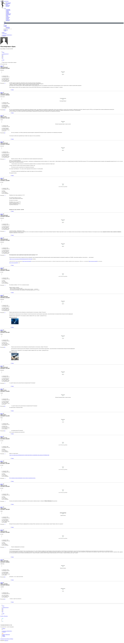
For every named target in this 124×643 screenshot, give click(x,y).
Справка (3, 636)
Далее (3, 613)
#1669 (1, 295)
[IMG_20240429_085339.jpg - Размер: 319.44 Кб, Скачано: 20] (15, 359)
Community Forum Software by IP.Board (6, 638)
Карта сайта (8, 19)
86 (2, 58)
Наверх (12, 89)
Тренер (7, 16)
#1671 (1, 366)
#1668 (1, 268)
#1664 (1, 142)
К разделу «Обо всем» (4, 616)
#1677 (1, 507)
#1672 (1, 389)
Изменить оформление (6, 634)
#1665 (1, 178)
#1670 (1, 330)
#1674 (1, 436)
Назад (3, 52)
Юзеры (5, 26)
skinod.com (6, 640)
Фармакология (8, 13)
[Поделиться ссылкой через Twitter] (2, 618)
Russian (3, 635)
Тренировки (8, 9)
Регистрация (4, 33)
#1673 (1, 413)
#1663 (1, 115)
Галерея (5, 25)
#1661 (1, 66)
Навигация (6, 29)
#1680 (1, 582)
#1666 (1, 214)
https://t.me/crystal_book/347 (93, 261)
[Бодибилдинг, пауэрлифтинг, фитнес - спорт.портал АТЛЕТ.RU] (8, 6)
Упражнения (8, 10)
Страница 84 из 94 (5, 53)
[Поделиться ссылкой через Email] (2, 621)
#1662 (1, 92)
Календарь (8, 27)
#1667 (1, 238)
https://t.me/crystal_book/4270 (13, 262)
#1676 (1, 484)
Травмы (7, 11)
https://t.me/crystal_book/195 (27, 261)
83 (2, 55)
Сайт (5, 8)
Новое (5, 30)
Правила (3, 628)
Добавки (7, 12)
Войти (3, 32)
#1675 (1, 461)
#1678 (1, 530)
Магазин (7, 18)
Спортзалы (8, 17)
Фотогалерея (8, 14)
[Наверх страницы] (2, 629)
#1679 (1, 559)
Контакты (7, 20)
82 (2, 54)
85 (2, 57)
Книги (7, 15)
